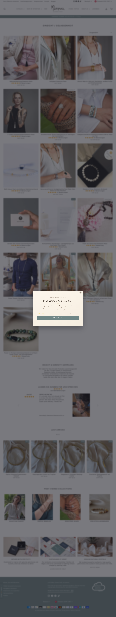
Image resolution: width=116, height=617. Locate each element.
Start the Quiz (58, 317)
